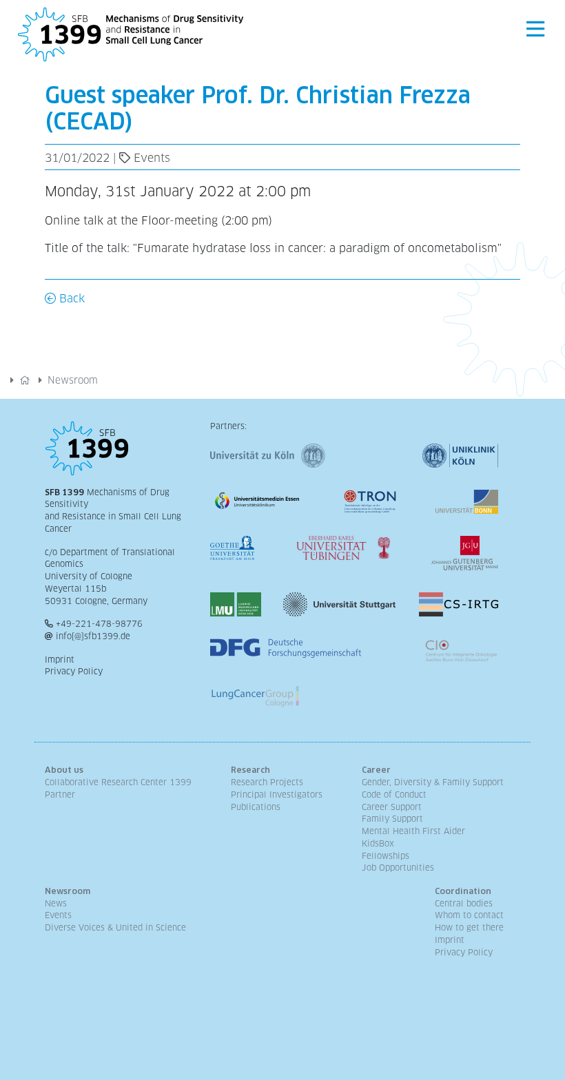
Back (70, 298)
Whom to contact (469, 915)
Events (58, 915)
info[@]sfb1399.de (93, 636)
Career (376, 770)
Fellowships (385, 856)
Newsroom (73, 380)
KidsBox (378, 844)
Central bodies (464, 903)
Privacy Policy (74, 671)
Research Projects (267, 782)
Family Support (392, 819)
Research (250, 770)
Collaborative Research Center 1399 (118, 782)
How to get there (469, 928)
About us (64, 770)
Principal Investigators (276, 795)
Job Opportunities (398, 868)
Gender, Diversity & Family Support (433, 782)
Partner (60, 795)
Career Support (392, 807)
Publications (255, 807)
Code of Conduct (394, 795)
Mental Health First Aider (413, 831)
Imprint (59, 660)
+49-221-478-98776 (99, 624)
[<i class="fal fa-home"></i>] (24, 380)
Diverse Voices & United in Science (115, 928)
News (56, 903)
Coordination (463, 891)
